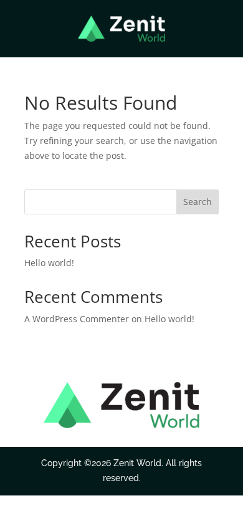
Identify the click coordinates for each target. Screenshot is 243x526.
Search (197, 202)
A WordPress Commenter (76, 319)
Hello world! (49, 263)
